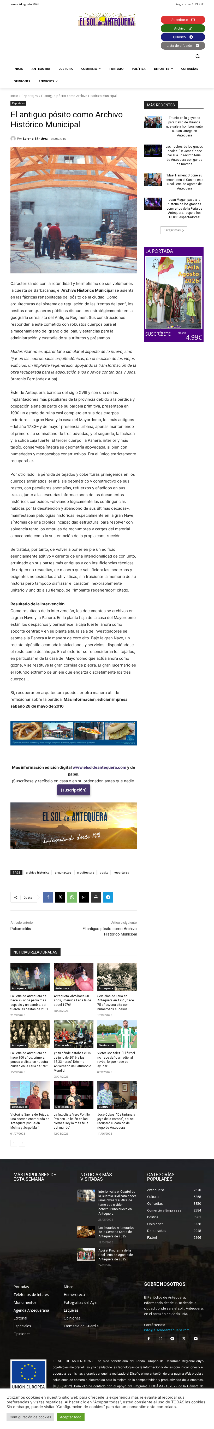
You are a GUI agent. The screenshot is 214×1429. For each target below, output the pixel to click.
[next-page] (22, 1143)
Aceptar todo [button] (70, 1417)
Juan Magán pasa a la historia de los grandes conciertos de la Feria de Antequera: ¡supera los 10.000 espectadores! (184, 208)
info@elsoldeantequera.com (166, 1330)
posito (104, 872)
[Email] (84, 897)
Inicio (14, 96)
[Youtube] (195, 1338)
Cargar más (172, 230)
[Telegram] (108, 897)
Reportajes (30, 96)
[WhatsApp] (72, 897)
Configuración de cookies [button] (30, 1417)
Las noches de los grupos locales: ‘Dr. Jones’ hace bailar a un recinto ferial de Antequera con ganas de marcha (184, 155)
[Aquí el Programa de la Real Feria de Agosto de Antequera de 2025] (86, 1254)
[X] (60, 897)
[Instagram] (160, 1338)
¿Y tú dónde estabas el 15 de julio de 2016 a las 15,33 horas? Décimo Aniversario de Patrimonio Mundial (72, 1061)
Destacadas (63, 1045)
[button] (197, 56)
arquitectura (85, 872)
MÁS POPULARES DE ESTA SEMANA (35, 1177)
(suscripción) (74, 790)
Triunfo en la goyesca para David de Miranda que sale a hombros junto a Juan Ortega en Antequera (184, 126)
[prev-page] (13, 1143)
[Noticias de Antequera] (107, 19)
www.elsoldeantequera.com (99, 767)
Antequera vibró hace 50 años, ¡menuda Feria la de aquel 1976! (72, 1000)
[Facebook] (48, 897)
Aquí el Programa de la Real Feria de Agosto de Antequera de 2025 (115, 1255)
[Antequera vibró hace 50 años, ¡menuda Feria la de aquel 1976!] (73, 977)
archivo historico (38, 872)
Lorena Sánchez (35, 138)
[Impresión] (96, 897)
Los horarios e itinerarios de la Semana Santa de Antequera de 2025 (116, 1232)
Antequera (19, 988)
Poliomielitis (20, 928)
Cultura (104, 1107)
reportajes (121, 872)
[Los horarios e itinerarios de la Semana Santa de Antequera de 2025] (86, 1232)
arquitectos (63, 872)
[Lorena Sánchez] (13, 138)
